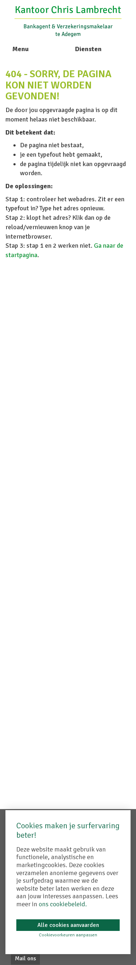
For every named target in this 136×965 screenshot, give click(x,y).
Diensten (88, 49)
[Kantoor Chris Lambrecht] (68, 21)
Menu (20, 49)
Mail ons (25, 958)
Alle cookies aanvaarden (68, 925)
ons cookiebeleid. (63, 904)
